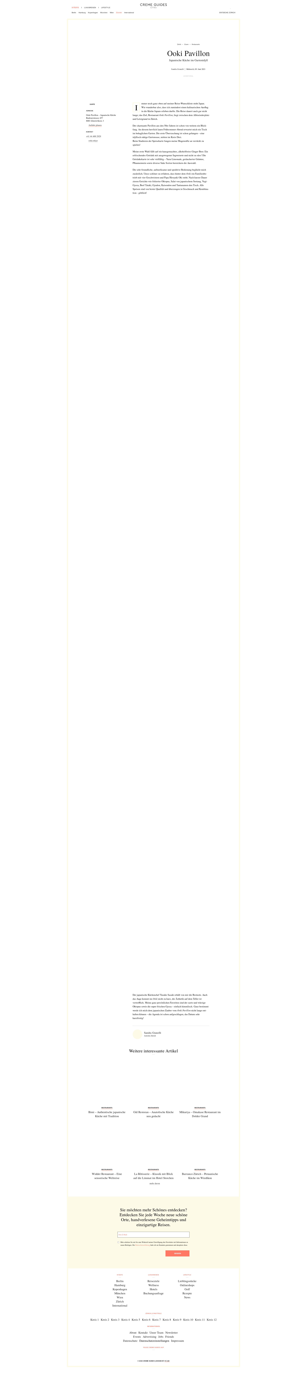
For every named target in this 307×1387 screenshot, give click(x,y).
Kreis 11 (200, 1319)
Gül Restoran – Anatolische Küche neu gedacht (153, 1114)
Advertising (149, 1336)
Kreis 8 (167, 1319)
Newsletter (171, 1332)
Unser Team (156, 1332)
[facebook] (144, 1354)
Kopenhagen (93, 13)
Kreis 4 (125, 1319)
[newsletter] (162, 1354)
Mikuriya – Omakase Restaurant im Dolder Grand (200, 1114)
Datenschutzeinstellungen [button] (154, 1341)
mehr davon (155, 1183)
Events (137, 1336)
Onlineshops (187, 1285)
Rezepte (187, 1293)
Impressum (177, 1341)
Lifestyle (105, 8)
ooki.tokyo (93, 140)
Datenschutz (130, 1341)
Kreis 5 (136, 1319)
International (129, 13)
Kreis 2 (105, 1319)
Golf (187, 1289)
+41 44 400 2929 (93, 136)
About (132, 1332)
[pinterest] (156, 1354)
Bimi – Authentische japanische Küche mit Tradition (106, 1114)
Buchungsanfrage (153, 1293)
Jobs (160, 1336)
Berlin (74, 13)
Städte (75, 8)
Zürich (119, 13)
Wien (112, 13)
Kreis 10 (188, 1319)
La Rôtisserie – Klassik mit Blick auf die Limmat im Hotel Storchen (153, 1176)
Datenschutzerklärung (142, 1245)
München (103, 13)
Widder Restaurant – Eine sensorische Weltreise (107, 1176)
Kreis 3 (115, 1319)
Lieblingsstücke (187, 1281)
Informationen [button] (153, 1326)
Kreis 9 (177, 1319)
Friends (169, 1336)
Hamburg (82, 13)
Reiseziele (153, 1281)
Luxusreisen (90, 8)
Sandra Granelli (177, 69)
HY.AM (167, 1361)
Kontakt (143, 1332)
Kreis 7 (156, 1319)
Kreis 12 (212, 1319)
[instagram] (150, 1354)
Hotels (153, 1289)
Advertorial (188, 76)
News (187, 1297)
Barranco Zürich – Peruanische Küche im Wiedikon (200, 1176)
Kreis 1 (94, 1319)
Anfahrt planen (95, 125)
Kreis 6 (146, 1319)
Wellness (153, 1285)
